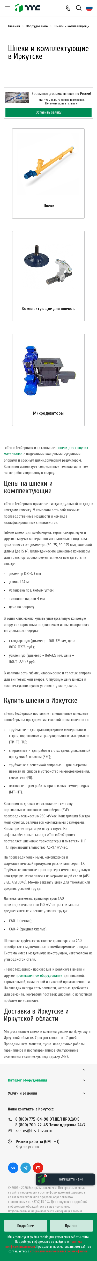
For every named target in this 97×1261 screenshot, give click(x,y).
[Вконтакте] (13, 1168)
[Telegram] (25, 1168)
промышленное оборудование (39, 975)
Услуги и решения (22, 1093)
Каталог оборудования (27, 1080)
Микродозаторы (48, 413)
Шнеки (48, 205)
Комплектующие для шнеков (48, 308)
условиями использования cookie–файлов (59, 1251)
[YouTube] (38, 1168)
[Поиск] (78, 8)
